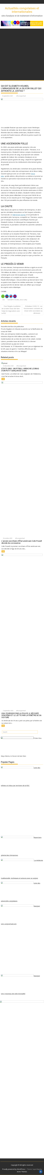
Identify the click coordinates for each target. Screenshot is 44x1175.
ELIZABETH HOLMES (13, 300)
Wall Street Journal (18, 215)
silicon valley (23, 300)
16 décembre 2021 (8, 366)
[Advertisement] (22, 57)
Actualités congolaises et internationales (22, 9)
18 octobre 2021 (7, 538)
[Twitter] (11, 296)
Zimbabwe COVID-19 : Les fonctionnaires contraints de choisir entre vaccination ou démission (33, 309)
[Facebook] (15, 296)
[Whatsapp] (3, 296)
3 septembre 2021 (8, 711)
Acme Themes (22, 1172)
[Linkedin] (7, 296)
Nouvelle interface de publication (12, 326)
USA (3, 300)
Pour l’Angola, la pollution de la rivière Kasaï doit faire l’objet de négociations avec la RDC (11, 309)
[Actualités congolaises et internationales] (3, 30)
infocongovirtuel (21, 96)
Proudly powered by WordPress (13, 1169)
